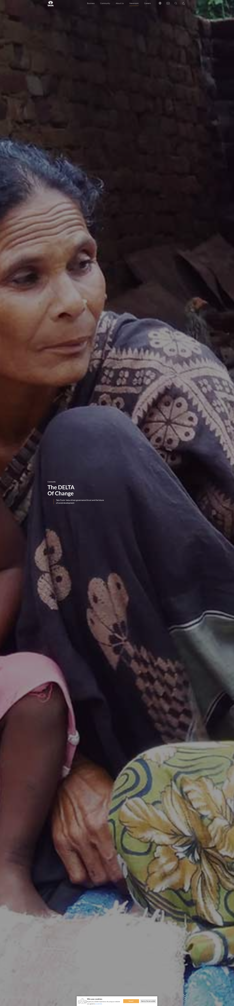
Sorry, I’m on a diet (148, 1001)
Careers (147, 3)
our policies (98, 1004)
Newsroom (134, 3)
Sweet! (131, 1001)
